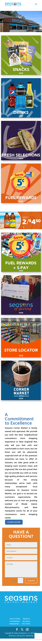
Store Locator (15, 619)
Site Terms (26, 624)
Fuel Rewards (15, 621)
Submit (31, 580)
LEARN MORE (13, 522)
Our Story (26, 621)
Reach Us (26, 619)
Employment (14, 624)
